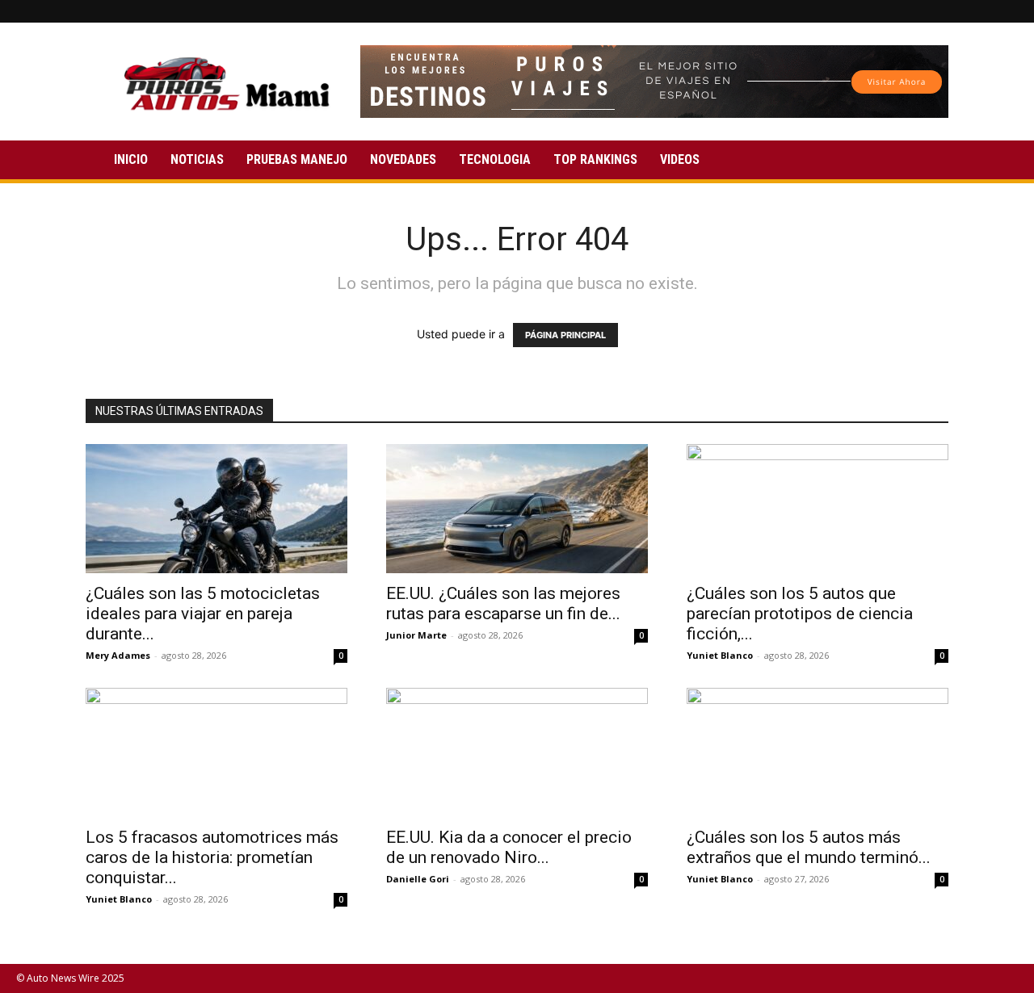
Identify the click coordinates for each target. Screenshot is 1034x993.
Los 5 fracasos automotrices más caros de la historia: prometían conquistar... (212, 857)
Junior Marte (416, 635)
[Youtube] (1006, 11)
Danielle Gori (417, 879)
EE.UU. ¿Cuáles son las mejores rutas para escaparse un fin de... (503, 603)
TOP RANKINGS (595, 159)
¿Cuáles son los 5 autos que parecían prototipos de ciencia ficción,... (800, 613)
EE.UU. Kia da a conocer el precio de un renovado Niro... (509, 847)
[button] (929, 161)
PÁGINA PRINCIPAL (565, 335)
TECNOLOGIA (495, 159)
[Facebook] (926, 11)
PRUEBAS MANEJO (296, 159)
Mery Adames (118, 655)
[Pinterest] (952, 11)
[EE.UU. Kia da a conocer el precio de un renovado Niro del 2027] (517, 752)
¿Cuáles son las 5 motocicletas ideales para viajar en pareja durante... (203, 613)
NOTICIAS (197, 159)
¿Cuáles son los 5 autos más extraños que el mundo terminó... (809, 847)
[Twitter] (979, 11)
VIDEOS (680, 159)
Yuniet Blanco (720, 655)
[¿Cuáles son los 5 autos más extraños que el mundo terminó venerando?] (817, 752)
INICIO (131, 159)
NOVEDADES (403, 159)
